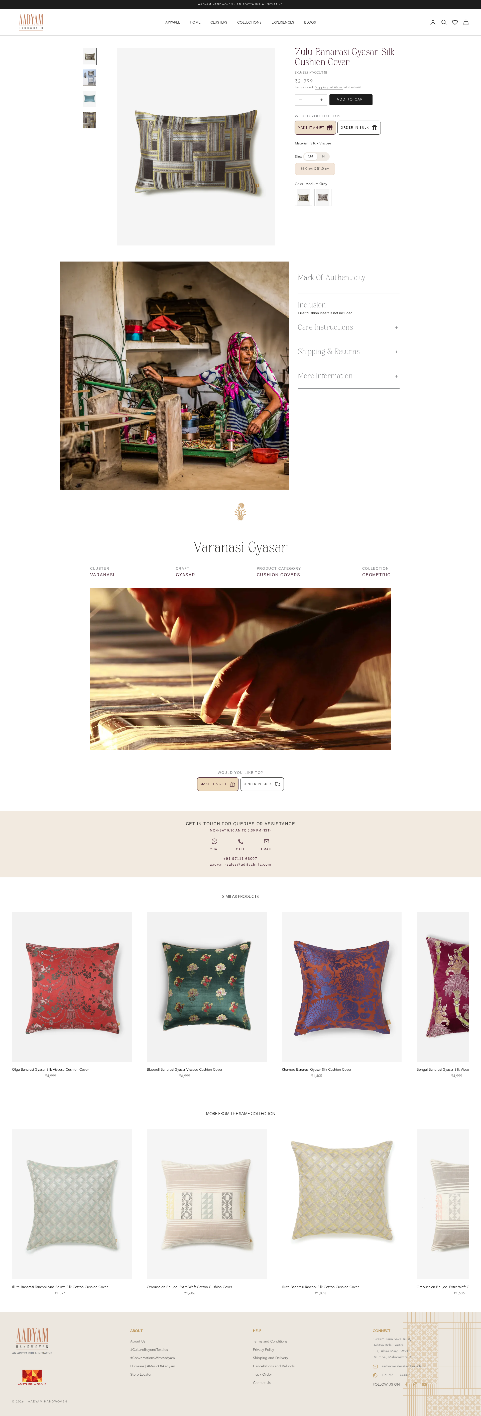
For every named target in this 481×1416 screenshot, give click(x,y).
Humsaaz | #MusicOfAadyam (152, 1366)
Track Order (262, 1374)
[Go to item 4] (90, 120)
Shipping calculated (329, 87)
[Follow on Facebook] (406, 1384)
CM (310, 156)
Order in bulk (355, 127)
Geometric (376, 575)
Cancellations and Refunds (274, 1366)
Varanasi (102, 575)
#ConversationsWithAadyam (152, 1358)
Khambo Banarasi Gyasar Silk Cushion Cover (316, 1069)
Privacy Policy (263, 1349)
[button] (349, 328)
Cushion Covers (279, 575)
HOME (195, 22)
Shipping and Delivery (270, 1358)
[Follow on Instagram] (415, 1384)
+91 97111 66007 (240, 859)
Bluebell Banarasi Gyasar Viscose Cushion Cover (184, 1069)
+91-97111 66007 (396, 1375)
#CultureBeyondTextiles (149, 1349)
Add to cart (351, 99)
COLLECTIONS (249, 22)
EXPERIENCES (283, 22)
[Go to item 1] (90, 56)
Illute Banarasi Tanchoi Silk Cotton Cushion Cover (320, 1287)
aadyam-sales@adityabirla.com (240, 864)
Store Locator (141, 1374)
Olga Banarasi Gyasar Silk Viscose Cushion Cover (50, 1069)
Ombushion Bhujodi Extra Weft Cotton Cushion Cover (189, 1287)
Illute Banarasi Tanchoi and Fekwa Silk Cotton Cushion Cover (60, 1287)
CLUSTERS (218, 22)
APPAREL (172, 22)
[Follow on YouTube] (424, 1384)
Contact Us (262, 1382)
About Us (137, 1341)
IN (323, 156)
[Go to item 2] (90, 77)
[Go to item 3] (90, 99)
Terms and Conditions (270, 1341)
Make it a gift (311, 127)
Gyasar (186, 575)
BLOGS (310, 22)
